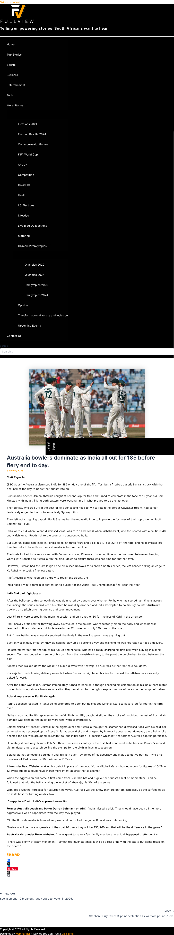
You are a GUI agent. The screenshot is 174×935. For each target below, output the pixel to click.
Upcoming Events (29, 325)
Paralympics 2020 (36, 285)
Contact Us (14, 335)
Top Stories (14, 54)
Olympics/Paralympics (32, 246)
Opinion (23, 305)
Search (4, 345)
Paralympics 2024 (36, 295)
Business (12, 75)
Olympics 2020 (34, 264)
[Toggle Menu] (37, 114)
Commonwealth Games (33, 144)
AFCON (23, 164)
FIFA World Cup (28, 154)
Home (10, 44)
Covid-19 (24, 185)
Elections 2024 (27, 124)
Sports (11, 64)
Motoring (24, 235)
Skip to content (10, 2)
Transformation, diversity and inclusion (43, 315)
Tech (10, 95)
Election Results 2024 (32, 134)
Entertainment (16, 85)
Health (22, 195)
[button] (25, 105)
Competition (26, 174)
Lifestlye (23, 215)
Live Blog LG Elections (32, 225)
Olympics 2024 (34, 274)
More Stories (15, 105)
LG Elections (26, 205)
